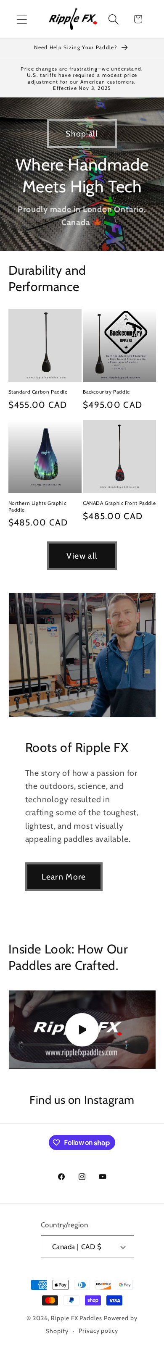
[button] (22, 19)
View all (82, 556)
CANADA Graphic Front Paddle (119, 503)
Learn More (64, 877)
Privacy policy (98, 1330)
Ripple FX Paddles (76, 1318)
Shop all (82, 134)
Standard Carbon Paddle (38, 392)
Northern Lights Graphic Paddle (37, 506)
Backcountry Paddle (106, 392)
